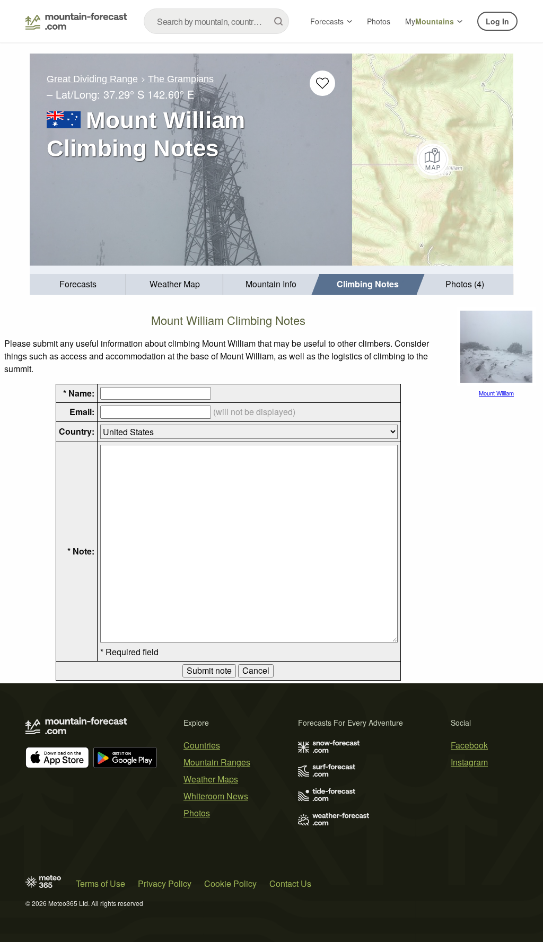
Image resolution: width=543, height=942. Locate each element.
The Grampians (181, 79)
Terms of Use (100, 883)
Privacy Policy (164, 883)
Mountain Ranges (216, 762)
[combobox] (216, 21)
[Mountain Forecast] (76, 21)
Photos (378, 21)
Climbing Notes (368, 284)
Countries (201, 745)
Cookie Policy (230, 883)
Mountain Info (271, 284)
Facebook (469, 745)
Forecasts (327, 21)
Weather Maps (210, 779)
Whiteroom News (215, 796)
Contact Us (290, 883)
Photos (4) (464, 284)
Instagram (469, 762)
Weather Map (175, 284)
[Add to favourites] (322, 83)
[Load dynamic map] (432, 159)
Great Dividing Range (92, 79)
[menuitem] (78, 284)
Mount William (496, 393)
